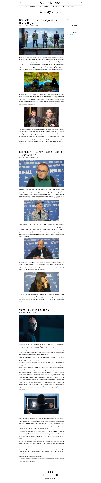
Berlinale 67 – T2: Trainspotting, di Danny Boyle (38, 21)
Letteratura (53, 6)
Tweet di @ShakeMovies (71, 34)
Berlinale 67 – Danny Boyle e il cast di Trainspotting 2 (40, 153)
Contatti (73, 6)
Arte (45, 6)
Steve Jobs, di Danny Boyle (34, 309)
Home (26, 6)
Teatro (39, 6)
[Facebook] (78, 2)
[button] (80, 19)
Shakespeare (64, 6)
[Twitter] (79, 2)
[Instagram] (81, 2)
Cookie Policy (53, 478)
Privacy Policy (47, 478)
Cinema (32, 6)
